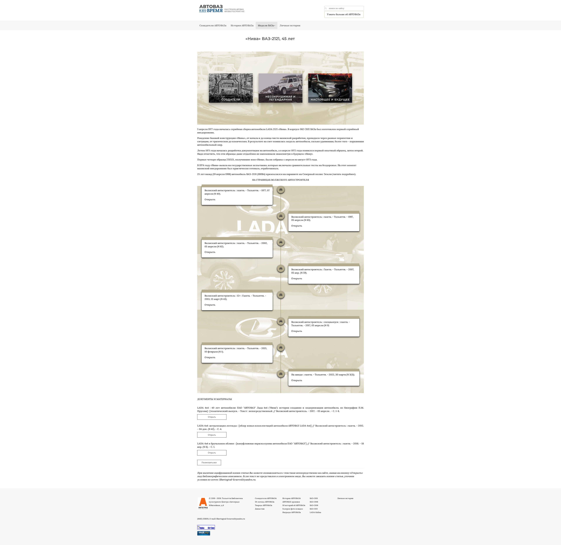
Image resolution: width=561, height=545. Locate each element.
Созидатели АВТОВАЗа (212, 25)
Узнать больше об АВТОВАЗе (344, 14)
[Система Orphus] (206, 526)
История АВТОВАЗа (242, 25)
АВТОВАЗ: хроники (291, 502)
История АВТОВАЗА (291, 498)
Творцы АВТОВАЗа (263, 505)
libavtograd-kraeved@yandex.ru (237, 479)
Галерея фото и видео (292, 509)
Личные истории (290, 25)
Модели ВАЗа (266, 25)
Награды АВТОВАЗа (291, 512)
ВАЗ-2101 (314, 498)
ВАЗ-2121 (314, 509)
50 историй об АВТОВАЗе (293, 505)
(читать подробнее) (343, 174)
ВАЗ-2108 (314, 505)
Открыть (210, 199)
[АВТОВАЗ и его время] (221, 8)
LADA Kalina (315, 512)
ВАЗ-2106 (314, 502)
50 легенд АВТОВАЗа (264, 502)
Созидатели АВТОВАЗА (266, 498)
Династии (259, 509)
